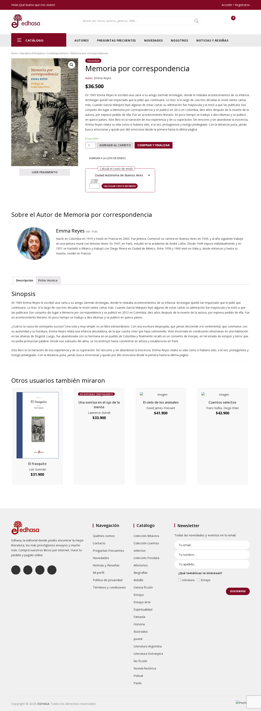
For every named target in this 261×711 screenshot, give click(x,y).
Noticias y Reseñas (212, 40)
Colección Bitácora (146, 536)
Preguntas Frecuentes (116, 40)
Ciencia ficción (143, 587)
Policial (138, 676)
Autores (81, 40)
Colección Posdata (146, 558)
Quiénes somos (104, 536)
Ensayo (139, 595)
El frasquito (37, 463)
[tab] (24, 280)
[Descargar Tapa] (242, 64)
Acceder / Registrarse (236, 5)
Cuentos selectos (222, 402)
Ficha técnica (48, 280)
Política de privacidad (107, 580)
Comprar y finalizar (153, 145)
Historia (139, 624)
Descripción (24, 280)
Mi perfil (98, 572)
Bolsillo (138, 580)
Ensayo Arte (142, 602)
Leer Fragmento (45, 172)
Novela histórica (145, 668)
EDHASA (43, 704)
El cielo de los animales (161, 402)
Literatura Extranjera (32, 53)
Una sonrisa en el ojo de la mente (99, 404)
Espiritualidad (143, 609)
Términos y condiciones (109, 587)
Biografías (141, 572)
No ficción (140, 661)
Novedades (153, 40)
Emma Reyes (102, 78)
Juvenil (138, 639)
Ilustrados (141, 631)
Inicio (14, 53)
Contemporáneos (57, 53)
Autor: (89, 78)
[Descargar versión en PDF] (248, 64)
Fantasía (139, 617)
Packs (138, 683)
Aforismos (141, 565)
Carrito (233, 18)
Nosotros (179, 40)
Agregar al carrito (115, 145)
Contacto (99, 543)
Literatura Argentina (148, 646)
